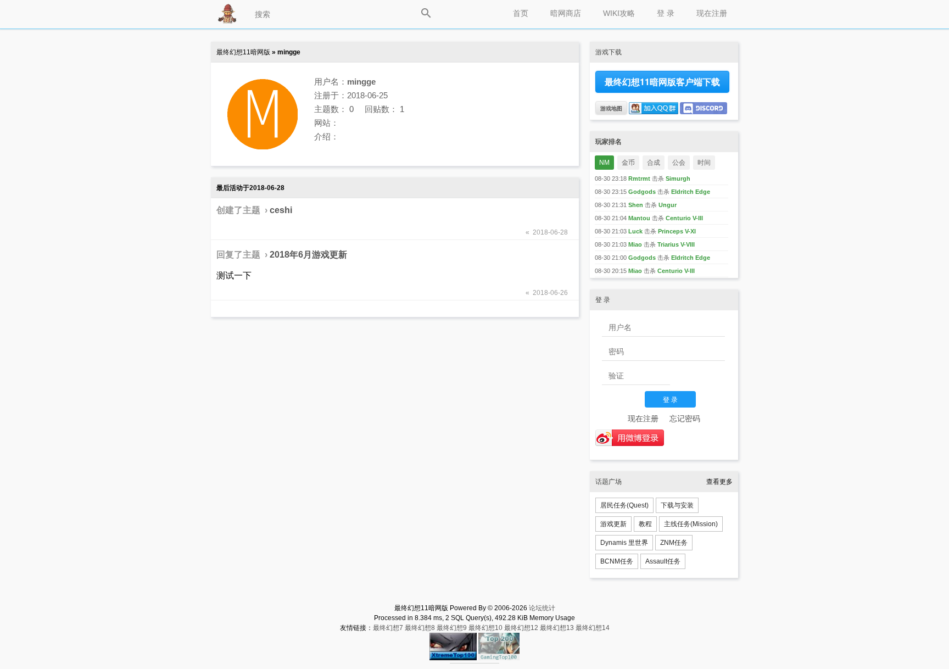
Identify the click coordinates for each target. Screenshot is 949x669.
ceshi (281, 210)
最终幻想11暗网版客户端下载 (662, 81)
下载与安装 (677, 505)
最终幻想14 (593, 628)
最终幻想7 (388, 628)
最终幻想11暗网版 (243, 52)
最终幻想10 (485, 628)
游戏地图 (611, 108)
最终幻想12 (521, 628)
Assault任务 (662, 561)
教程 (645, 524)
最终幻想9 (452, 628)
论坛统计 (542, 608)
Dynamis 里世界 (624, 543)
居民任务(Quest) (624, 505)
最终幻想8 (420, 628)
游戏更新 (613, 524)
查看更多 (719, 482)
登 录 (665, 13)
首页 (520, 13)
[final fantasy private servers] (474, 661)
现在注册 (711, 13)
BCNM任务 (616, 561)
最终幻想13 (557, 628)
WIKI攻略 (619, 13)
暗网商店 (565, 13)
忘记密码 (684, 418)
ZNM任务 (674, 543)
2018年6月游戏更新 (308, 254)
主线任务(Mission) (691, 524)
